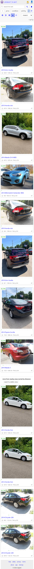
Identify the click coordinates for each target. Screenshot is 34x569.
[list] (2, 15)
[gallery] (13, 15)
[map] (16, 15)
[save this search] (31, 6)
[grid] (9, 15)
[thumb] (6, 15)
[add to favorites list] (2, 73)
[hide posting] (32, 73)
